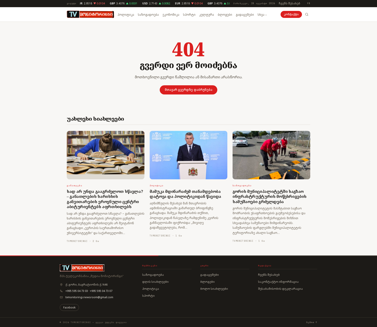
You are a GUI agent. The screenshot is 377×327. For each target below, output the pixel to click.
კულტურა (206, 15)
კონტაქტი (291, 14)
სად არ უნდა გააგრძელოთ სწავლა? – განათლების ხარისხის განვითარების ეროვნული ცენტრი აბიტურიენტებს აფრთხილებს (105, 199)
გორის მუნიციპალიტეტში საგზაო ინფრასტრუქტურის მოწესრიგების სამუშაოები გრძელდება (270, 196)
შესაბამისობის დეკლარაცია (280, 289)
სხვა (261, 15)
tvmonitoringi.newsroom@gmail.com (89, 297)
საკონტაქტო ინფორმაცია (278, 282)
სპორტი (189, 15)
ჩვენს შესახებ (289, 3)
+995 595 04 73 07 (101, 291)
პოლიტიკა (126, 15)
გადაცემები (245, 15)
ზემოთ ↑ (311, 322)
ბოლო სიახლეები (214, 289)
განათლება (74, 185)
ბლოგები (225, 15)
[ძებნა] (306, 14)
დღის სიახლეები (155, 282)
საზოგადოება (148, 15)
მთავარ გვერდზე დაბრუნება (188, 89)
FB (308, 3)
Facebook (69, 307)
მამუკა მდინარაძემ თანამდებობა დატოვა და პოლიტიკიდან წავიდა (185, 194)
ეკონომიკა (171, 15)
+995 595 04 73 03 (76, 291)
